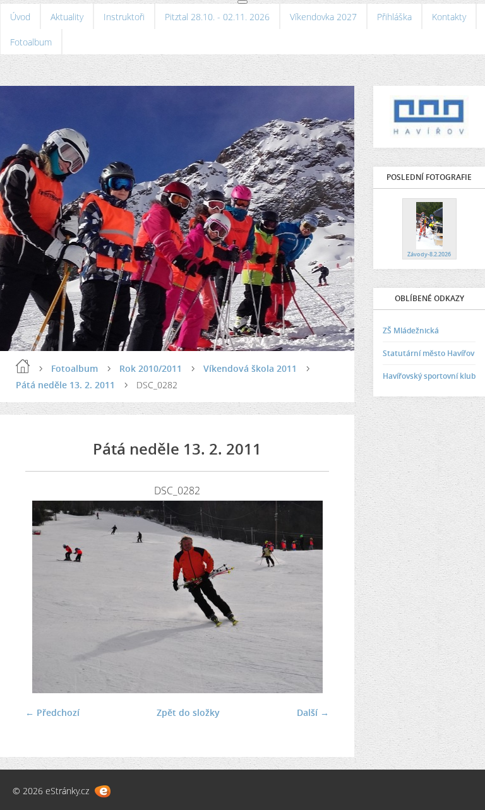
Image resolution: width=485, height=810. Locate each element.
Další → (313, 712)
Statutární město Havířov (428, 353)
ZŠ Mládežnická (411, 330)
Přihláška (394, 17)
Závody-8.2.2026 (429, 254)
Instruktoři (124, 17)
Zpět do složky (188, 712)
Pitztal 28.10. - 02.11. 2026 (217, 17)
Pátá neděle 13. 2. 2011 (65, 385)
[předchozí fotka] (46, 597)
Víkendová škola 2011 (250, 368)
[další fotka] (308, 597)
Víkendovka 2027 (323, 17)
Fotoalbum (31, 42)
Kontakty (449, 17)
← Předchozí (52, 712)
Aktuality (67, 17)
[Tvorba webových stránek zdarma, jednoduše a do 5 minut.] (103, 791)
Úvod (20, 17)
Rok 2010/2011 (150, 368)
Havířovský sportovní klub (429, 376)
